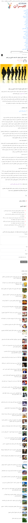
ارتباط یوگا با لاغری (22, 111)
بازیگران (26, 12)
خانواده (26, 15)
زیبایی (27, 19)
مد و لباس (26, 24)
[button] (14, 50)
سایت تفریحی (22, 93)
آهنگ (25, 336)
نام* (26, 246)
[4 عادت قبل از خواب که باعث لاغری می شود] (14, 73)
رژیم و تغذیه (26, 17)
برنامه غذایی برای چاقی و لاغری (16, 184)
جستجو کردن (25, 52)
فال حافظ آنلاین (25, 28)
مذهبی (26, 26)
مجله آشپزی (26, 10)
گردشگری (26, 21)
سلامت (26, 20)
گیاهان (27, 23)
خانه (27, 9)
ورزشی (27, 27)
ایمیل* (26, 253)
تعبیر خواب (26, 13)
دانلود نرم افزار (25, 16)
